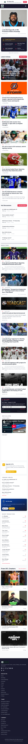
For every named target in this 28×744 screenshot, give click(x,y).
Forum (2, 685)
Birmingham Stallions (5, 701)
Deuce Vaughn (5, 535)
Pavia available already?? (8, 482)
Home (2, 675)
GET (25, 1)
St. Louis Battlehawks (5, 714)
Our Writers (3, 721)
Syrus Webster (5, 540)
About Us (3, 719)
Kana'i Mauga (5, 559)
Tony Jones (4, 530)
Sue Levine (5, 200)
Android (12, 508)
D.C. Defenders (4, 706)
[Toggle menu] (25, 6)
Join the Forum (22, 205)
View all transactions (6, 563)
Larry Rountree (5, 520)
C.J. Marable (5, 516)
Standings (3, 677)
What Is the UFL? (4, 725)
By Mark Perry (4, 294)
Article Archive (4, 732)
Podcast (3, 688)
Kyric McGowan (5, 544)
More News (23, 56)
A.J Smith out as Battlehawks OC (9, 479)
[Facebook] (1, 668)
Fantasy (2, 696)
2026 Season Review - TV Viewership (10, 485)
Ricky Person (5, 525)
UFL (3, 95)
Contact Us (3, 723)
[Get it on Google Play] (3, 670)
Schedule (3, 681)
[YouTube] (10, 668)
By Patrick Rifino (3, 268)
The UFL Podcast (5, 650)
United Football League (18, 740)
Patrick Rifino (5, 103)
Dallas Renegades (5, 705)
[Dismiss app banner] (2, 2)
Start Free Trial (10, 471)
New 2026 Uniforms (6, 492)
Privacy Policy (4, 734)
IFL (2, 311)
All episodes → (23, 409)
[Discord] (12, 668)
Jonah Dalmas (5, 554)
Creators (3, 690)
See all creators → (23, 568)
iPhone (6, 508)
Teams (2, 683)
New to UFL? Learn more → (14, 52)
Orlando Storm (4, 712)
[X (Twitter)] (3, 668)
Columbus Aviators (5, 703)
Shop (2, 728)
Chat (2, 686)
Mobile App (3, 692)
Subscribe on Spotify (6, 411)
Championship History (5, 730)
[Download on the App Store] (1, 670)
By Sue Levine (5, 33)
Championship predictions (8, 489)
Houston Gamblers (5, 708)
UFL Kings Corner (5, 588)
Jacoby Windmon (6, 549)
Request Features (5, 694)
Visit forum (4, 495)
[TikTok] (8, 668)
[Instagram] (6, 668)
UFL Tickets (3, 727)
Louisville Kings (4, 710)
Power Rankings (4, 679)
